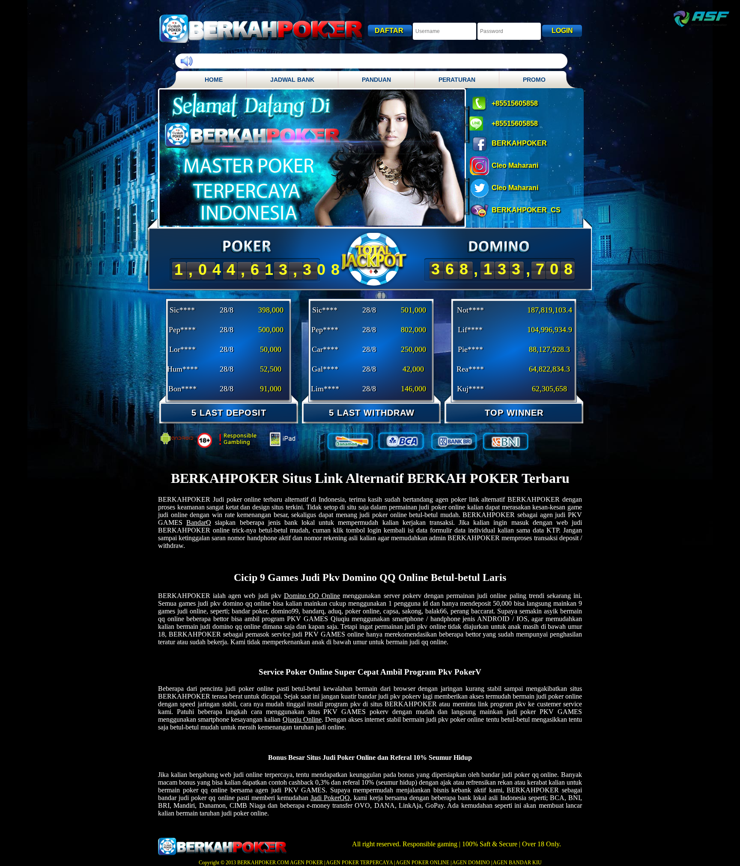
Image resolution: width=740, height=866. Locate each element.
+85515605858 (515, 103)
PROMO (534, 79)
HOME (214, 79)
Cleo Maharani (515, 165)
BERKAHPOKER (519, 143)
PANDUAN (376, 79)
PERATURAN (457, 79)
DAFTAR (390, 30)
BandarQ (198, 522)
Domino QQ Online (312, 595)
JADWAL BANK (292, 79)
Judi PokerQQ (330, 797)
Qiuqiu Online (302, 719)
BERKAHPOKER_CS (526, 210)
